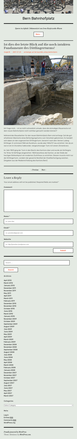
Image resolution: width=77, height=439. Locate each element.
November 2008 (10, 347)
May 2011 (7, 293)
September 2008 (10, 350)
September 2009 (10, 324)
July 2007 (8, 386)
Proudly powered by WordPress (15, 432)
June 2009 (8, 332)
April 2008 (8, 362)
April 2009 (8, 337)
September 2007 (10, 380)
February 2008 (10, 368)
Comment (8, 187)
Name (7, 216)
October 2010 (9, 309)
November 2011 (10, 291)
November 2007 (10, 375)
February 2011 (9, 301)
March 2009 (8, 339)
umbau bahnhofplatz (50, 52)
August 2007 (9, 383)
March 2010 (8, 314)
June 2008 (8, 357)
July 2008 (8, 355)
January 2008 (9, 370)
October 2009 (9, 321)
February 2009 (9, 342)
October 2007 (9, 378)
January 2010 (9, 316)
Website (7, 239)
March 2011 (8, 298)
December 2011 (10, 288)
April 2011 (7, 296)
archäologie (27, 52)
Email (7, 228)
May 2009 (8, 334)
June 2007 (8, 388)
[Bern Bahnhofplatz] (38, 7)
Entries (8, 417)
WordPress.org (9, 423)
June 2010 (8, 311)
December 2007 (10, 373)
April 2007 (8, 393)
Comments (10, 420)
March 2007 (8, 396)
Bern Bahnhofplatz (38, 18)
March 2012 (8, 283)
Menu (38, 34)
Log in (6, 415)
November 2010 (10, 306)
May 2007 (8, 391)
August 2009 (9, 326)
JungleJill (7, 52)
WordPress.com (25, 435)
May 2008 (8, 360)
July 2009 (8, 329)
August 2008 (9, 352)
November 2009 (10, 319)
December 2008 (10, 344)
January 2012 (9, 285)
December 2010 (10, 303)
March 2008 (8, 365)
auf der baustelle (37, 52)
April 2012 (8, 280)
